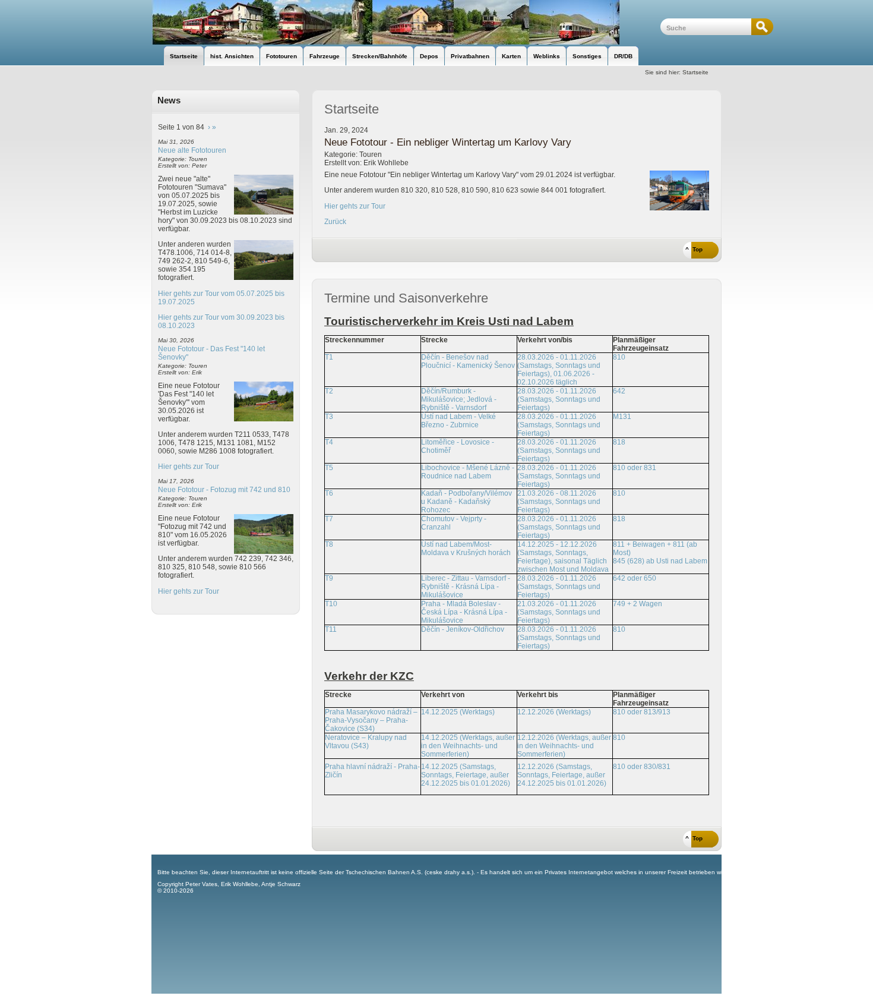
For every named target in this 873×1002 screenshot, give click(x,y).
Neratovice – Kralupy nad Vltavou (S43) (366, 741)
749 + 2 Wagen (637, 604)
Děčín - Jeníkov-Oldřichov (462, 629)
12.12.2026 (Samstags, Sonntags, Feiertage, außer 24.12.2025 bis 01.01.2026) (561, 774)
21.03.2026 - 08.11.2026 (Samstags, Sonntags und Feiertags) (558, 501)
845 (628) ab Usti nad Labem (660, 561)
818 (619, 442)
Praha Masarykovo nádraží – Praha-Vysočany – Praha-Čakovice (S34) (371, 720)
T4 (329, 442)
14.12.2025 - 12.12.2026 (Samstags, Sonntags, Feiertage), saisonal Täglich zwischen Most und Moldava (563, 557)
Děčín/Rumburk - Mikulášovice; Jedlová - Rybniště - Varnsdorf (458, 399)
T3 (329, 416)
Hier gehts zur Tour (188, 466)
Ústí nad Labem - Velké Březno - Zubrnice (458, 420)
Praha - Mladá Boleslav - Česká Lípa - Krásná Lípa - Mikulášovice (464, 612)
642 (619, 391)
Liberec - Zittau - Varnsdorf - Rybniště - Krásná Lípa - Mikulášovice (465, 586)
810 (619, 357)
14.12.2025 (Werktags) (458, 712)
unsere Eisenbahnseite (405, 22)
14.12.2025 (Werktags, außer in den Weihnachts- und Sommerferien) (468, 745)
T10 (331, 604)
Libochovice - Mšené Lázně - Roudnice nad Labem (467, 472)
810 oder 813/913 (641, 712)
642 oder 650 (634, 578)
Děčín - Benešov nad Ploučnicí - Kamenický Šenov (468, 361)
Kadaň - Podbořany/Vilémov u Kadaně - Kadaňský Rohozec (466, 501)
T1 (329, 357)
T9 (329, 578)
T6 (329, 493)
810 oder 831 (634, 468)
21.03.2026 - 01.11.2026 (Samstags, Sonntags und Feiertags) (558, 612)
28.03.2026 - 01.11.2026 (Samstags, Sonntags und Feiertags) (558, 399)
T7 (329, 519)
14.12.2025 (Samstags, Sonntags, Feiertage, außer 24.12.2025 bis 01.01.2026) (465, 774)
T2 (329, 391)
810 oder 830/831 (641, 766)
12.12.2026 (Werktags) (554, 712)
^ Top (694, 249)
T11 (331, 629)
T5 (329, 468)
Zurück (335, 222)
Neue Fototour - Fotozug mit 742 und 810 (224, 490)
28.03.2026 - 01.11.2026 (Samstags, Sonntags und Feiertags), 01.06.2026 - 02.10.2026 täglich (558, 369)
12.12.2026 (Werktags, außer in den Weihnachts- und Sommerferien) (564, 745)
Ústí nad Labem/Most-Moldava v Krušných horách (466, 548)
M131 (622, 416)
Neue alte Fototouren (192, 150)
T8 (329, 544)
